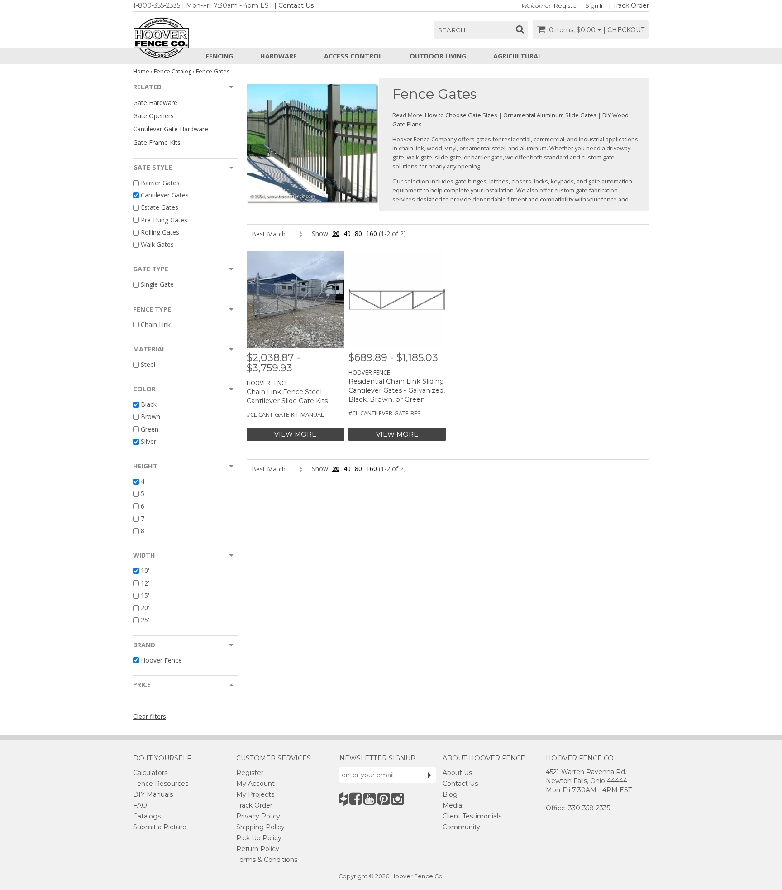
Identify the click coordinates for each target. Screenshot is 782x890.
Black (149, 404)
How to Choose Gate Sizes (461, 115)
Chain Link (156, 324)
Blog (450, 794)
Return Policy (257, 849)
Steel (148, 364)
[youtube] (369, 799)
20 (335, 233)
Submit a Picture (159, 827)
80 (358, 233)
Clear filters (149, 716)
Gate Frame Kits (157, 142)
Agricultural (517, 56)
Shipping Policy (260, 827)
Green (149, 429)
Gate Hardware (155, 102)
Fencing (219, 56)
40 (347, 233)
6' (143, 506)
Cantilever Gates (165, 195)
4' (143, 481)
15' (145, 595)
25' (145, 620)
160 (371, 233)
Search (452, 30)
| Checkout (623, 30)
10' (145, 571)
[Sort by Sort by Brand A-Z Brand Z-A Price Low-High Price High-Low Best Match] (277, 233)
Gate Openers (153, 115)
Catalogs (147, 816)
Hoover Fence (161, 660)
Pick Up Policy (258, 838)
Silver (148, 441)
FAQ (140, 805)
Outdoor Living (438, 56)
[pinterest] (383, 799)
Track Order (631, 5)
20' (145, 607)
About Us (457, 773)
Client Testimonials (472, 816)
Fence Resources (160, 783)
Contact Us (296, 5)
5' (143, 494)
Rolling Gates (160, 232)
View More (295, 434)
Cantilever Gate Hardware (170, 129)
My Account (255, 783)
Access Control (353, 56)
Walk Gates (157, 244)
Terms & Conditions (266, 860)
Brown (150, 417)
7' (143, 518)
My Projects (255, 794)
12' (145, 583)
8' (143, 530)
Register (566, 5)
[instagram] (397, 799)
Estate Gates (159, 207)
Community (461, 827)
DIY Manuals (153, 794)
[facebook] (355, 799)
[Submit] (429, 775)
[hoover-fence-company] (343, 799)
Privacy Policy (258, 816)
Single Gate (157, 284)
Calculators (150, 773)
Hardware (278, 56)
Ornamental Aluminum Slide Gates (549, 115)
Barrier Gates (160, 182)
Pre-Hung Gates (164, 220)
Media (452, 805)
